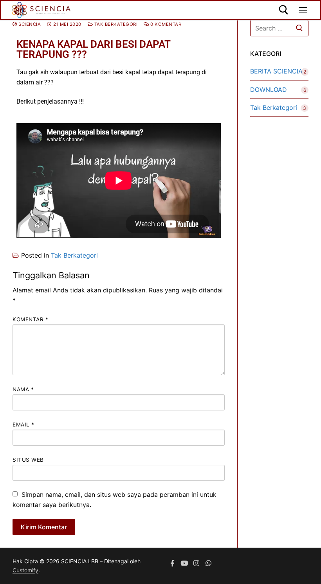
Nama (23, 389)
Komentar (30, 319)
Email (23, 424)
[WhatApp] (208, 563)
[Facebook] (172, 563)
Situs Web (28, 460)
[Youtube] (185, 563)
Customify (25, 570)
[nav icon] (303, 10)
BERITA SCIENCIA (276, 71)
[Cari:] (279, 28)
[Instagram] (196, 563)
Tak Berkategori (115, 24)
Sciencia (29, 24)
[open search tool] (283, 10)
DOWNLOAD (268, 89)
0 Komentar (165, 24)
